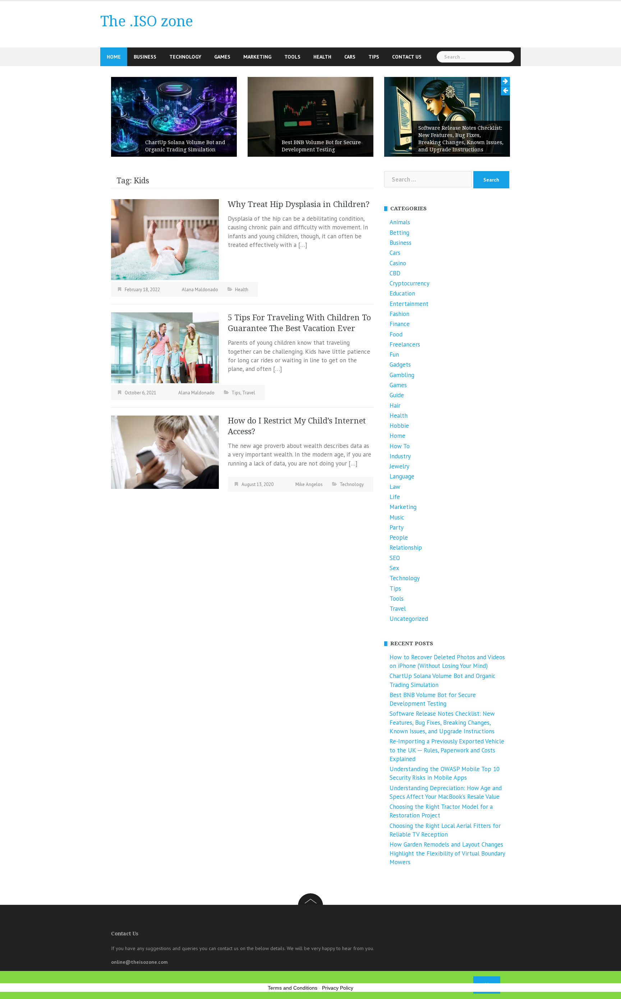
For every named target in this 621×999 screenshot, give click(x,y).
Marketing (257, 57)
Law (395, 487)
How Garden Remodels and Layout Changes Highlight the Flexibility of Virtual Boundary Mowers (447, 853)
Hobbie (399, 426)
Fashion (399, 314)
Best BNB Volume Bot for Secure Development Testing (321, 145)
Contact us (407, 57)
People (399, 537)
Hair (395, 405)
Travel (248, 393)
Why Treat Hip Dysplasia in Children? (298, 204)
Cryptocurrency (409, 283)
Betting (399, 233)
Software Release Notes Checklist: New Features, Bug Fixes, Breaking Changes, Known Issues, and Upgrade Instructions (460, 138)
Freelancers (405, 344)
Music (397, 517)
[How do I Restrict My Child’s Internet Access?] (165, 451)
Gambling (402, 375)
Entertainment (409, 304)
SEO (395, 558)
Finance (400, 324)
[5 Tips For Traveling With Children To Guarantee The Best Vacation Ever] (165, 347)
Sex (394, 568)
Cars (349, 57)
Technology (185, 57)
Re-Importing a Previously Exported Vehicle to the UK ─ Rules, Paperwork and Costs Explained (447, 750)
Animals (400, 222)
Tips (373, 57)
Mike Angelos (309, 484)
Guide (397, 395)
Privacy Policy (337, 988)
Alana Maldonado (200, 290)
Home (114, 57)
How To (400, 446)
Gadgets (400, 364)
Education (402, 293)
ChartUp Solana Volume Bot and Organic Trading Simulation (185, 145)
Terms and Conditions (292, 988)
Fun (394, 354)
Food (396, 334)
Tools (292, 57)
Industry (400, 456)
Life (395, 497)
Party (397, 527)
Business (145, 57)
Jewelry (399, 466)
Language (402, 476)
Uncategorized (409, 619)
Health (322, 57)
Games (222, 57)
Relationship (406, 547)
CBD (395, 273)
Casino (398, 263)
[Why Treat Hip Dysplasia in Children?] (165, 239)
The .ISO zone (146, 21)
